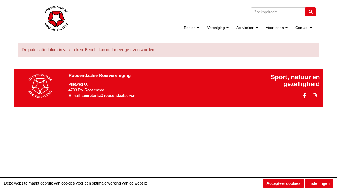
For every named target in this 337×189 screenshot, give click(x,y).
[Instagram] (315, 96)
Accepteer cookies (283, 183)
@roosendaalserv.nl (109, 95)
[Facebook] (304, 96)
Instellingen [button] (319, 183)
